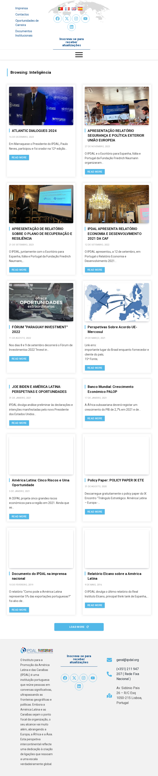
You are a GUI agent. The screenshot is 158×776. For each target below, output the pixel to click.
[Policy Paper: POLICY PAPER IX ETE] (117, 455)
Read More (19, 157)
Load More (77, 627)
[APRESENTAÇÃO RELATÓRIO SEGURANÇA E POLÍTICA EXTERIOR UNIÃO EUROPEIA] (117, 106)
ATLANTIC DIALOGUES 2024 (34, 131)
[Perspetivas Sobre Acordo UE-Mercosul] (117, 302)
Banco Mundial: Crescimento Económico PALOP (111, 389)
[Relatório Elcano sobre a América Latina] (117, 549)
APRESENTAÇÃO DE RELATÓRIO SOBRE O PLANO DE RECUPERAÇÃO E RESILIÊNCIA (42, 233)
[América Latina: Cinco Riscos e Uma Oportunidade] (41, 455)
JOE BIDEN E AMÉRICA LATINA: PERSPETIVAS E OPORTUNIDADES (39, 389)
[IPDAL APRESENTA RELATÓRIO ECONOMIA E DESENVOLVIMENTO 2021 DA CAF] (117, 204)
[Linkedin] (71, 27)
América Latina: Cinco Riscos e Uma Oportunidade (40, 482)
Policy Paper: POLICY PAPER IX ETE (116, 480)
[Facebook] (57, 18)
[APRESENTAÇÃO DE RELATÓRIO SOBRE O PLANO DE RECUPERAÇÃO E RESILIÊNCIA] (41, 204)
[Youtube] (85, 18)
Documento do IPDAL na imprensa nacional (39, 576)
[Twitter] (67, 18)
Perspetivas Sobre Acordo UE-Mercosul (112, 329)
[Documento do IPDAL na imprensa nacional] (41, 549)
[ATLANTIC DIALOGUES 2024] (41, 106)
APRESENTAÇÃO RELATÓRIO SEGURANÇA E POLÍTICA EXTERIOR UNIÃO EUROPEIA (116, 135)
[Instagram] (76, 18)
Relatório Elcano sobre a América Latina (114, 576)
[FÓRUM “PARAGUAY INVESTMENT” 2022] (41, 302)
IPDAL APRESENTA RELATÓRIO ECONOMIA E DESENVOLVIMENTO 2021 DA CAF (115, 233)
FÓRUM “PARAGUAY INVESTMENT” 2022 (40, 329)
